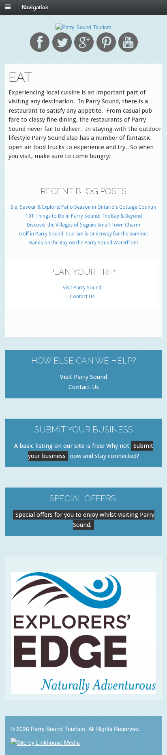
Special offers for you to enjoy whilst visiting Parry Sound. (84, 519)
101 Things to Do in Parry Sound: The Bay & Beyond (84, 216)
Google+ (84, 42)
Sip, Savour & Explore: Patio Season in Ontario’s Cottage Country (83, 207)
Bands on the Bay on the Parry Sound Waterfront (83, 243)
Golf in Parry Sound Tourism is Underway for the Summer (83, 234)
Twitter (62, 42)
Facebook (39, 42)
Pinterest (106, 42)
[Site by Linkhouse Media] (45, 742)
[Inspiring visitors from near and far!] (83, 27)
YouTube (128, 42)
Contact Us (82, 296)
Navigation (35, 7)
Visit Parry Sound (82, 288)
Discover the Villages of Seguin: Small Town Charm (83, 225)
